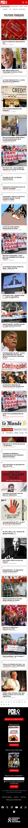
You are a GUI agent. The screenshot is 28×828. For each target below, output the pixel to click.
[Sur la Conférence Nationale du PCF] (14, 29)
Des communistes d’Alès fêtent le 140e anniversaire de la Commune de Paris (14, 139)
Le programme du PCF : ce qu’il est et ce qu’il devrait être (14, 523)
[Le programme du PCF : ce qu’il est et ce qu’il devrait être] (14, 510)
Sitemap (23, 797)
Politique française (5, 6)
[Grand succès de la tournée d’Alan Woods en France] (14, 586)
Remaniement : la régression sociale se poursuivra (13, 570)
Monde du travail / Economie (17, 6)
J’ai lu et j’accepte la (14, 782)
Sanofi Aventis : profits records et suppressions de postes (14, 325)
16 (8, 702)
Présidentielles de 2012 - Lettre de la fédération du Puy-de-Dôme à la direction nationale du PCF (14, 355)
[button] (25, 825)
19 (16, 702)
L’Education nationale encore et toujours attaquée (14, 187)
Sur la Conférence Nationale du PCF (14, 42)
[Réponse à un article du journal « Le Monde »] (14, 432)
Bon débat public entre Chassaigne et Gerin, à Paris (12, 71)
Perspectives (15, 9)
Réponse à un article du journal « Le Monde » (14, 444)
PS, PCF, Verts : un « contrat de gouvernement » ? (13, 532)
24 (4, 704)
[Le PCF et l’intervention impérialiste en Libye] (14, 214)
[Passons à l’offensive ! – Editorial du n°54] (14, 615)
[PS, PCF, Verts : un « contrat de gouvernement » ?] (1, 529)
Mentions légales (7, 797)
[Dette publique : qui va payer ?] (14, 644)
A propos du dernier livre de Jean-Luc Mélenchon (13, 494)
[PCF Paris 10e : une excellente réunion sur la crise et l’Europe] (14, 155)
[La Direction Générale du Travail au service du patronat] (14, 373)
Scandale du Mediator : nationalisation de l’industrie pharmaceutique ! (13, 454)
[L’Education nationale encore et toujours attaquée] (1, 184)
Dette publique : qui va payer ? (13, 656)
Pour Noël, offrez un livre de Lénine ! (13, 561)
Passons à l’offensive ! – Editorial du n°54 (11, 628)
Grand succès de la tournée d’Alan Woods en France (12, 599)
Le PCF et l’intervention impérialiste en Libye (11, 227)
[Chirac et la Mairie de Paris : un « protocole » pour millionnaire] (1, 662)
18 (14, 702)
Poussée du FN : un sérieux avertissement (12, 178)
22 (24, 702)
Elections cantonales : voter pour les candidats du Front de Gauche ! (13, 257)
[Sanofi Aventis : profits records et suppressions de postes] (14, 312)
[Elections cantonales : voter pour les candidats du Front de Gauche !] (14, 243)
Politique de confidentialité (17, 782)
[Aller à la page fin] (8, 704)
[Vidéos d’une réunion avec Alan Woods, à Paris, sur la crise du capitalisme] (14, 681)
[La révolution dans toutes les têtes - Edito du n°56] (1, 264)
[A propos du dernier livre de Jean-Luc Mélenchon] (14, 481)
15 (6, 702)
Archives (16, 797)
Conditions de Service (14, 792)
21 (22, 702)
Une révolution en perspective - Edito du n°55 (14, 465)
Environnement (22, 9)
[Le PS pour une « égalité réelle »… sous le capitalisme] (14, 283)
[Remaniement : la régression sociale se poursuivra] (1, 567)
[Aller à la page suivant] (6, 704)
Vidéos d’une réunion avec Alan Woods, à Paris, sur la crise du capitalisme (14, 694)
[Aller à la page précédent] (4, 702)
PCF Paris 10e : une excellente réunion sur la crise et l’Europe (13, 168)
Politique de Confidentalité (18, 790)
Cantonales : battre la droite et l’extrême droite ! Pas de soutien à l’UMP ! (14, 198)
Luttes (10, 9)
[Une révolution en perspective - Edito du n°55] (1, 462)
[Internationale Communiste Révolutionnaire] (14, 819)
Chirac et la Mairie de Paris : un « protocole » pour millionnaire (14, 665)
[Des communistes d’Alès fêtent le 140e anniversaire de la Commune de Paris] (14, 125)
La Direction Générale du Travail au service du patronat (13, 385)
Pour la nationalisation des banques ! (12, 109)
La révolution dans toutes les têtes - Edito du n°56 (13, 267)
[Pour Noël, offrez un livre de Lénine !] (14, 548)
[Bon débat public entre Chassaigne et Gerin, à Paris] (14, 58)
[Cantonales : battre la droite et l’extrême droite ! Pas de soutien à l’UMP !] (1, 194)
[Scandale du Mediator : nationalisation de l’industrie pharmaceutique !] (1, 451)
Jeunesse (25, 6)
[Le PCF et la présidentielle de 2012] (14, 401)
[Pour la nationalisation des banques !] (14, 96)
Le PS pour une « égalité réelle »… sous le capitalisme (13, 296)
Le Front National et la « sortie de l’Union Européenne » (14, 80)
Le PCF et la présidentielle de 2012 (13, 414)
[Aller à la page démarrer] (1, 702)
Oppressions (5, 9)
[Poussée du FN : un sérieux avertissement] (1, 175)
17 (11, 702)
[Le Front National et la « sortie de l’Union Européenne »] (1, 77)
